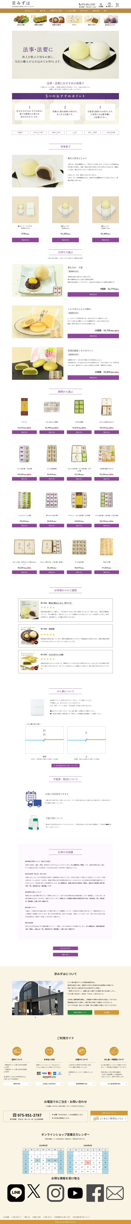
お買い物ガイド (17, 1217)
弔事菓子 (20, 132)
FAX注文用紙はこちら (61, 1118)
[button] (35, 1017)
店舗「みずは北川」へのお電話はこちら (68, 1114)
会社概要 (6, 1217)
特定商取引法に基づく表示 (62, 1217)
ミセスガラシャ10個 (56, 654)
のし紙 (74, 132)
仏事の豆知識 (110, 132)
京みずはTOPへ (66, 948)
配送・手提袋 (92, 132)
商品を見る (25, 240)
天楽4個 (51, 629)
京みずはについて (30, 11)
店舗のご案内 (37, 1217)
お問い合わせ (84, 11)
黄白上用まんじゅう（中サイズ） (61, 603)
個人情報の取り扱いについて (82, 1217)
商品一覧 (42, 11)
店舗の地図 (96, 11)
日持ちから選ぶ (38, 132)
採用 (105, 11)
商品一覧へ (65, 954)
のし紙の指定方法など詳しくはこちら (65, 765)
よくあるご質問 (71, 11)
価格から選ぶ (56, 132)
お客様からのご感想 (56, 11)
